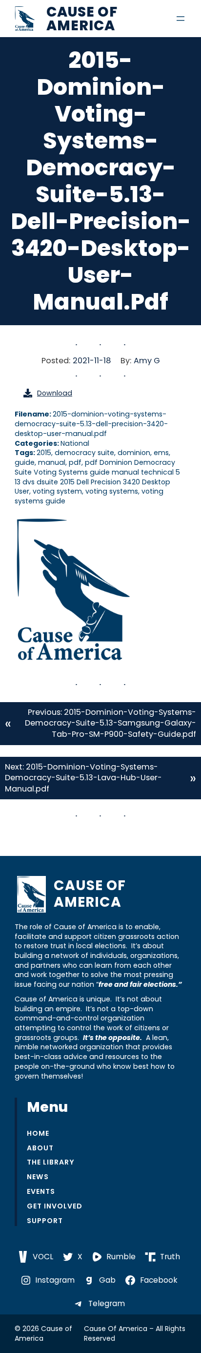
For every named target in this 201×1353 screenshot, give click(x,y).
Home (38, 1133)
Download (54, 393)
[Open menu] (180, 18)
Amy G (147, 360)
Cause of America (82, 18)
